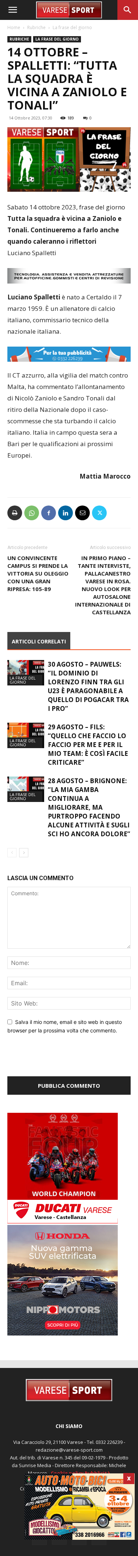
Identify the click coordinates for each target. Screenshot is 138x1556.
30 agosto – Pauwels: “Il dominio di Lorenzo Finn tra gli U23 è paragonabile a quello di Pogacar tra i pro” (88, 686)
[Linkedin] (65, 513)
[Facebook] (48, 513)
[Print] (14, 513)
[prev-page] (12, 852)
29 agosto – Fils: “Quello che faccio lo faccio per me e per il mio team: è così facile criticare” (88, 745)
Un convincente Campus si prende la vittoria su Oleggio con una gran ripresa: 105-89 (37, 573)
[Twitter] (99, 513)
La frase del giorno (72, 27)
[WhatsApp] (31, 513)
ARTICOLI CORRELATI (39, 641)
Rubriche (36, 27)
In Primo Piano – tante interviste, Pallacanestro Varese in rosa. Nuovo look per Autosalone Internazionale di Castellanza (103, 585)
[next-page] (23, 852)
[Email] (82, 513)
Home (13, 27)
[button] (12, 10)
